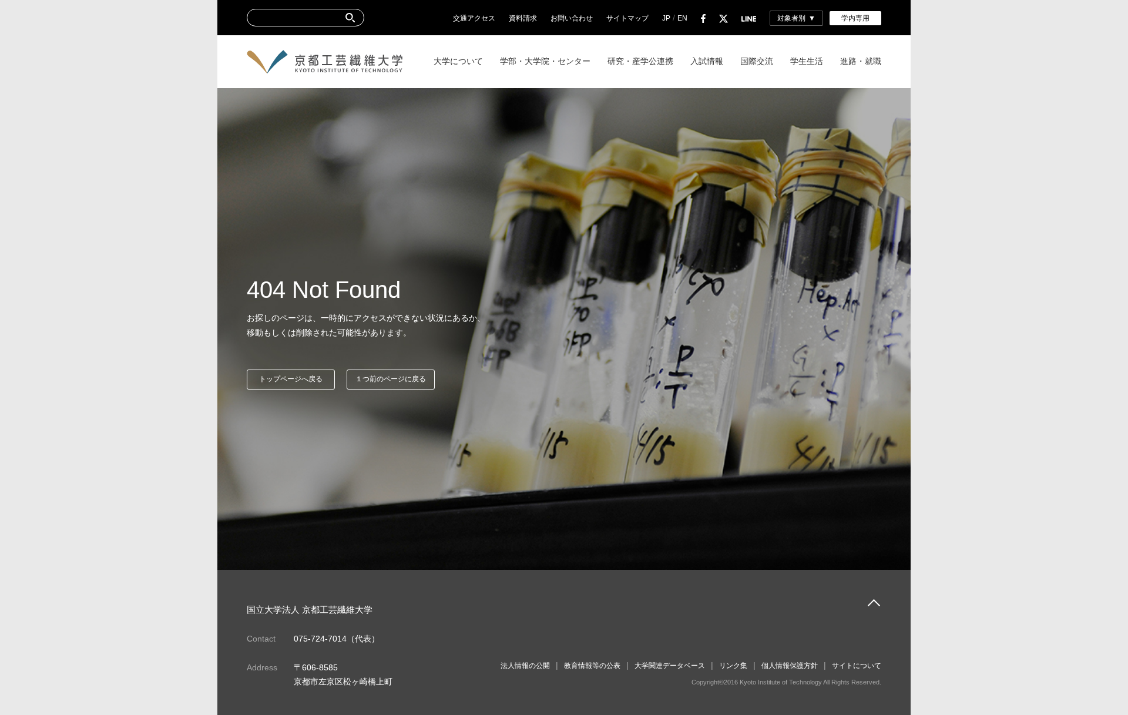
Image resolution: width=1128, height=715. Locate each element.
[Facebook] (703, 18)
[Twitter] (723, 18)
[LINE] (748, 18)
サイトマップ (627, 18)
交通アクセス (474, 18)
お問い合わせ (571, 18)
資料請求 (523, 18)
